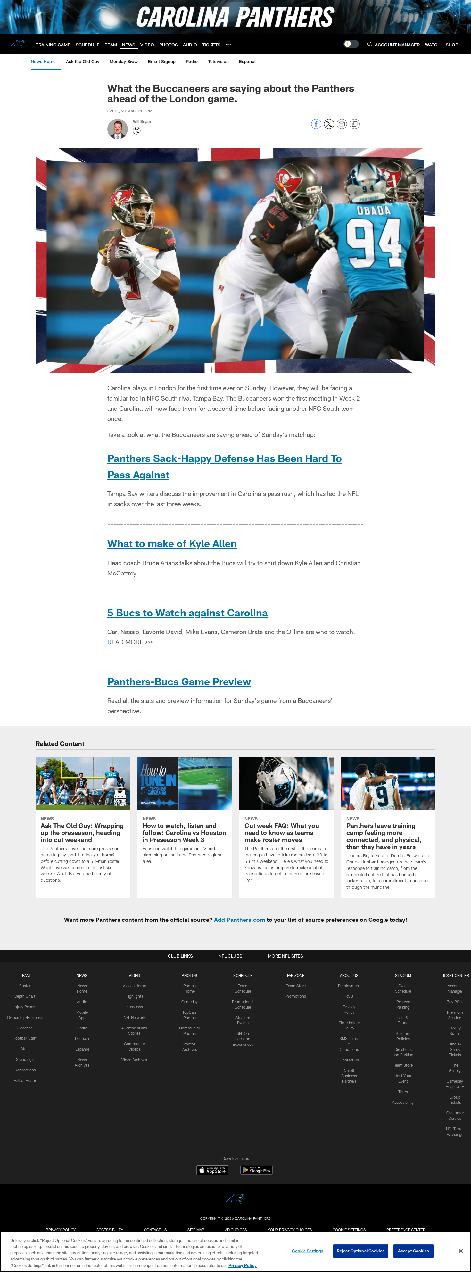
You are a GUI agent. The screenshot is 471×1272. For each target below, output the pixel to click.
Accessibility (403, 1102)
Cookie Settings (349, 1229)
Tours (403, 1091)
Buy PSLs (455, 1001)
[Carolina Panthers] (235, 1200)
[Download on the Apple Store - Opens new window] (212, 1170)
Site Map (195, 1229)
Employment (349, 985)
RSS (349, 996)
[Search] (369, 44)
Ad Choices (236, 1229)
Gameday (189, 1001)
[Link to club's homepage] (18, 44)
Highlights (134, 996)
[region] (235, 1251)
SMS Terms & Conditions (349, 1044)
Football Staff (25, 1038)
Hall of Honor (25, 1080)
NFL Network (134, 1017)
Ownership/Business (25, 1017)
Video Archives (134, 1059)
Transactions (25, 1070)
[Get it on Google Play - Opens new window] (256, 1173)
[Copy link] (355, 124)
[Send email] (342, 127)
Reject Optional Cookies (360, 1250)
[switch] (351, 44)
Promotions (295, 996)
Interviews (134, 1006)
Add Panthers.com (239, 919)
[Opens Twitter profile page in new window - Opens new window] (137, 131)
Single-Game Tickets (455, 1049)
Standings (25, 1059)
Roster (24, 985)
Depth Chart (24, 996)
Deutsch (82, 1038)
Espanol (82, 1049)
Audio (82, 1001)
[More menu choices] (228, 44)
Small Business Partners (349, 1075)
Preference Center (406, 1229)
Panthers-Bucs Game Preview (179, 681)
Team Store (296, 985)
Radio (82, 1028)
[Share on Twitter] (329, 127)
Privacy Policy (61, 1229)
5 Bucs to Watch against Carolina (187, 612)
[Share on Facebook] (316, 127)
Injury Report (25, 1006)
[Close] (461, 1251)
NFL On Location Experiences (243, 1038)
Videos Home (134, 985)
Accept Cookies (413, 1250)
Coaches (24, 1028)
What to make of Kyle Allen (172, 543)
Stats (25, 1048)
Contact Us (349, 1060)
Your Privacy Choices (290, 1229)
